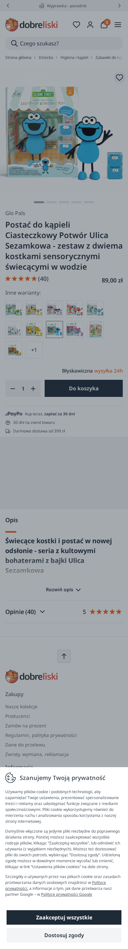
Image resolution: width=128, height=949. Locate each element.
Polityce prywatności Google (66, 894)
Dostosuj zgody (64, 935)
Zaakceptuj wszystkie (64, 917)
